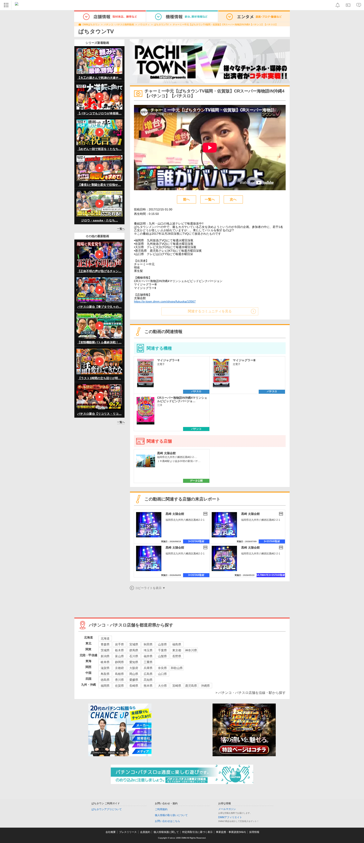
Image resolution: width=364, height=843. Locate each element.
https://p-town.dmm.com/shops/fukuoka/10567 (165, 301)
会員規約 (145, 832)
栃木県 (119, 650)
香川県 (119, 679)
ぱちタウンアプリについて (106, 809)
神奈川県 (191, 650)
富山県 (119, 656)
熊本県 (148, 685)
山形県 (162, 644)
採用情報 (254, 832)
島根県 (119, 674)
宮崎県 (176, 685)
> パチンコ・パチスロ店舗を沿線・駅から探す (250, 692)
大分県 (162, 685)
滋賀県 (105, 668)
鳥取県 (105, 674)
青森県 (105, 644)
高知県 (148, 679)
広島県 (148, 674)
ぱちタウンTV (161, 24)
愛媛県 (133, 679)
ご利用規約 (161, 809)
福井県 (148, 656)
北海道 (105, 638)
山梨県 (162, 656)
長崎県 (133, 685)
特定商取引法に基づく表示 (197, 832)
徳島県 (105, 679)
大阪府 (133, 668)
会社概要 (111, 832)
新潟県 (105, 656)
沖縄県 (205, 685)
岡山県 (133, 674)
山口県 (162, 674)
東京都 (176, 650)
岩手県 (119, 644)
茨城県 (105, 650)
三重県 (148, 662)
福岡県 (105, 685)
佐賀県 (119, 685)
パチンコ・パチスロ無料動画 (119, 24)
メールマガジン (227, 809)
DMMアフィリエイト (230, 817)
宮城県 (133, 644)
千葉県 (162, 650)
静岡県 (119, 662)
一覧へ (121, 228)
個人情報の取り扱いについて (171, 815)
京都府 (119, 668)
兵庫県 (148, 668)
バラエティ (144, 24)
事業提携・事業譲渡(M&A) (231, 832)
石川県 (133, 656)
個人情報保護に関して (166, 832)
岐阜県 (105, 662)
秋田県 (148, 644)
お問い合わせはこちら (167, 821)
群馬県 (133, 650)
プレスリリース (128, 832)
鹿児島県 (191, 685)
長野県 (176, 656)
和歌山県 (177, 668)
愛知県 (133, 662)
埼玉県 (148, 650)
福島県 (176, 644)
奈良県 (162, 668)
